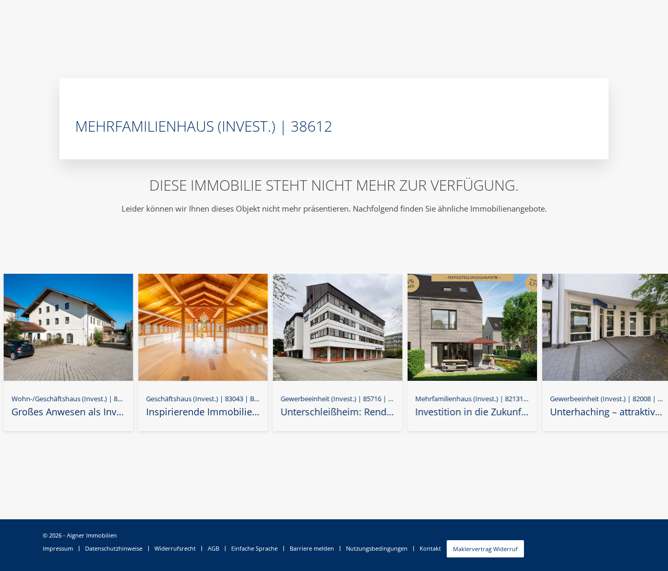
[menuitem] (61, 548)
